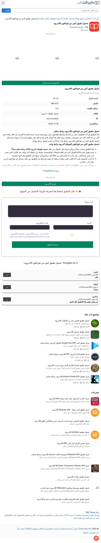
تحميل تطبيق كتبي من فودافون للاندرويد (71, 23)
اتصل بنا (21, 528)
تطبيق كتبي (25, 515)
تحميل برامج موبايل (39, 141)
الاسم (89, 223)
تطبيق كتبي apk (15, 515)
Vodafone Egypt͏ (76, 27)
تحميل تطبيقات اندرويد (49, 113)
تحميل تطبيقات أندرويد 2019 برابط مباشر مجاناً (68, 515)
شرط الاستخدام (66, 528)
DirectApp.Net (85, 528)
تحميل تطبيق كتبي (92, 515)
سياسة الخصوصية (51, 528)
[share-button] (96, 538)
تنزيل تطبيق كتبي (80, 518)
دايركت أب (23, 137)
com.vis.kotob (52, 118)
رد (7, 275)
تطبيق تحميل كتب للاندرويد (39, 515)
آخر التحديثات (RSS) (91, 533)
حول (75, 528)
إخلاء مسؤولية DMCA (34, 528)
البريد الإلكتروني (42, 223)
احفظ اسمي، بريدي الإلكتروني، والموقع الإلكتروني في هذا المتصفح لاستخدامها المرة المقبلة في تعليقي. (29, 235)
